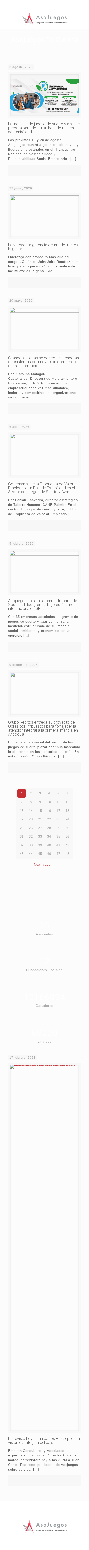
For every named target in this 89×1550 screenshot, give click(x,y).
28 (49, 828)
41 (58, 845)
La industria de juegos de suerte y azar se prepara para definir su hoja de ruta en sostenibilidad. (44, 128)
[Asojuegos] (44, 18)
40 (49, 845)
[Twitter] (44, 5)
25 (22, 828)
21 (40, 819)
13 (22, 811)
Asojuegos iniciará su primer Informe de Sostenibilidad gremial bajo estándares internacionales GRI (42, 604)
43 (22, 854)
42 (67, 845)
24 (67, 819)
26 (31, 828)
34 (49, 836)
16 (49, 811)
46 (49, 854)
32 (31, 836)
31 (22, 836)
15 (40, 811)
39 (40, 845)
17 (58, 811)
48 (67, 854)
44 (31, 854)
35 (58, 836)
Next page (42, 864)
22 (49, 819)
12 (67, 802)
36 (67, 836)
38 (31, 845)
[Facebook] (38, 5)
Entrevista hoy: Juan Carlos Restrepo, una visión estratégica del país (44, 1440)
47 (58, 854)
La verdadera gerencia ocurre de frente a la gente (43, 247)
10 (49, 802)
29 (58, 828)
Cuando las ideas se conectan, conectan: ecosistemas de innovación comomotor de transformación (44, 362)
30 (67, 828)
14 (31, 811)
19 (22, 819)
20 (31, 819)
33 (40, 836)
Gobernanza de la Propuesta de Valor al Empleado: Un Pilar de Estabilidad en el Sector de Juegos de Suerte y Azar (42, 488)
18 (67, 811)
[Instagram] (51, 5)
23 (58, 819)
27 (40, 828)
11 (58, 802)
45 (40, 854)
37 (22, 845)
